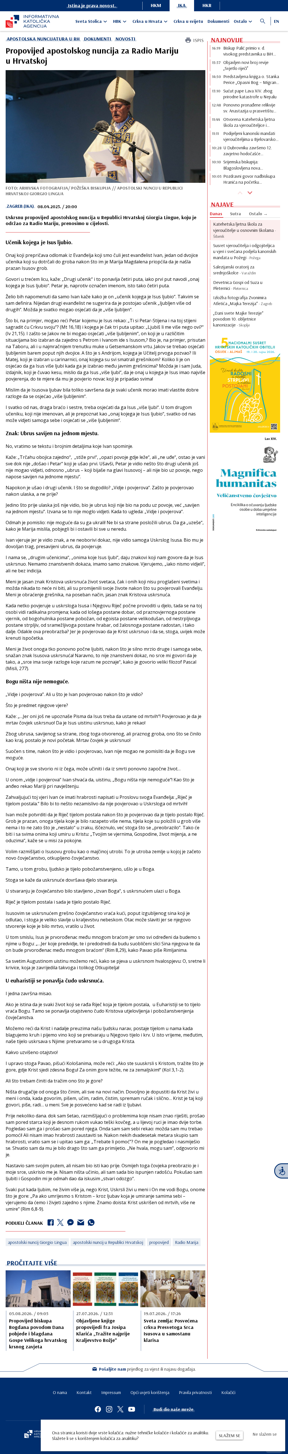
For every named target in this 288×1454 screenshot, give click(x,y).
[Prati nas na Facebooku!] (97, 1409)
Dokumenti (218, 21)
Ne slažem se (265, 1434)
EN (276, 21)
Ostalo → (258, 213)
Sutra (235, 213)
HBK (117, 21)
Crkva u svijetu (188, 21)
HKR (207, 5)
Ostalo (240, 21)
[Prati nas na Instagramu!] (109, 1409)
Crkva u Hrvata (147, 21)
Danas (216, 213)
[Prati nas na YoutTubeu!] (131, 1409)
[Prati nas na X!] (120, 1409)
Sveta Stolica (88, 21)
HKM (156, 5)
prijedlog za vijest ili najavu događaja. (147, 1369)
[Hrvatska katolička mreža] (36, 1434)
